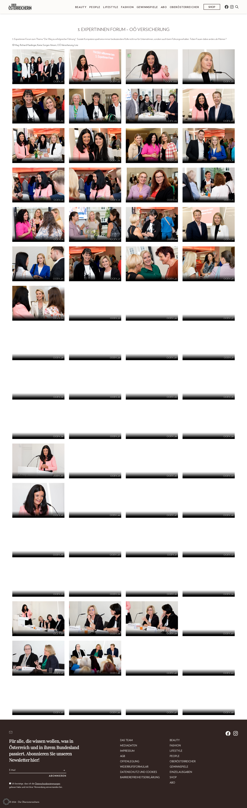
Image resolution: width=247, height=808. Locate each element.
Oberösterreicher (184, 7)
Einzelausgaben (181, 772)
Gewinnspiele (147, 7)
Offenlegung (129, 761)
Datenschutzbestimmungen (47, 783)
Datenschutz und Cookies (138, 772)
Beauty (81, 7)
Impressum (127, 751)
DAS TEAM (126, 740)
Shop (211, 7)
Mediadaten (128, 745)
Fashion (127, 7)
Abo (164, 7)
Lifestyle (110, 7)
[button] (6, 801)
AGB (122, 756)
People (94, 7)
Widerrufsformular (134, 767)
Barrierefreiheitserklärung (140, 777)
